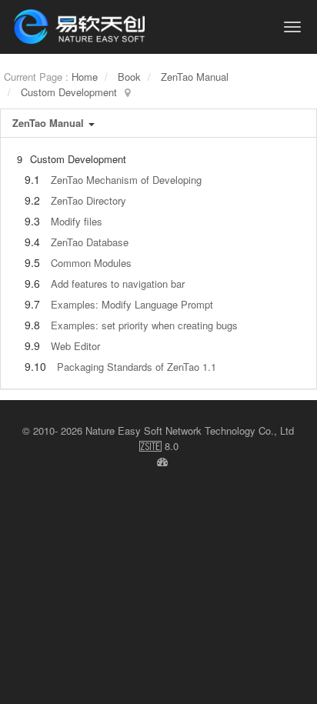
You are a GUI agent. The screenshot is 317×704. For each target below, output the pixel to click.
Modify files (76, 221)
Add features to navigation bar (118, 283)
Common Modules (91, 262)
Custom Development (69, 92)
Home (85, 76)
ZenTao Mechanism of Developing (126, 179)
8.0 (159, 446)
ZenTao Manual (195, 76)
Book (129, 76)
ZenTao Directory (88, 200)
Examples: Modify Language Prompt (132, 304)
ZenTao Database (89, 242)
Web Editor (75, 346)
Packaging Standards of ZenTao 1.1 (136, 366)
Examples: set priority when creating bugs (144, 325)
